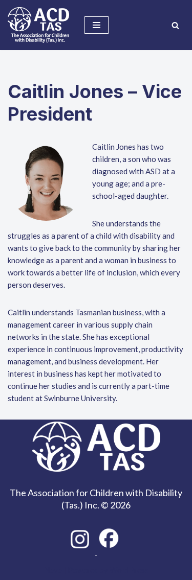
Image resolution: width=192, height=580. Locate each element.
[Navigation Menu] (96, 25)
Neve (53, 569)
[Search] (175, 25)
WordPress (129, 569)
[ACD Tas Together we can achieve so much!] (38, 25)
